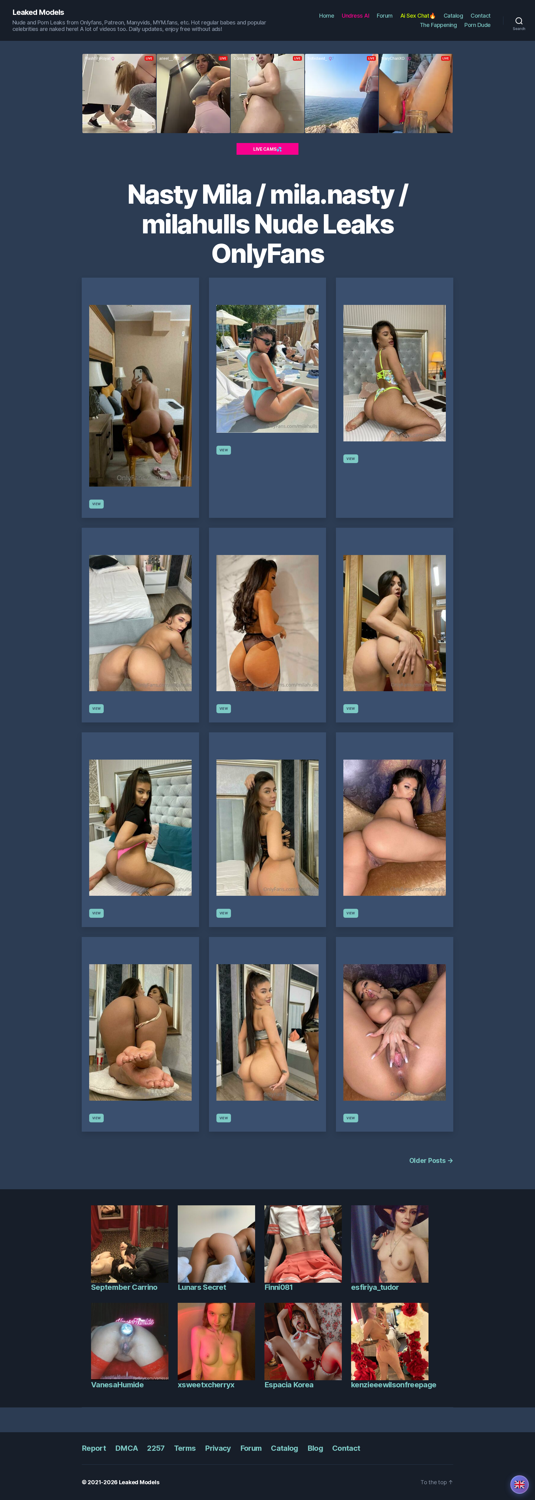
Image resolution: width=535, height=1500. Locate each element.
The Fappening (438, 25)
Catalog (453, 15)
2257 (155, 1448)
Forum (385, 15)
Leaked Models (38, 12)
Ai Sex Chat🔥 (418, 15)
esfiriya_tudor (375, 1287)
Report (94, 1448)
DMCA (126, 1448)
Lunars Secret (202, 1287)
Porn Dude (477, 25)
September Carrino (124, 1287)
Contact (481, 15)
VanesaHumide (117, 1384)
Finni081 (278, 1287)
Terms (185, 1448)
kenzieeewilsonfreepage (393, 1384)
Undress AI (355, 15)
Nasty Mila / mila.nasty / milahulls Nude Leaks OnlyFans (267, 224)
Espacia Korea (288, 1384)
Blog (315, 1448)
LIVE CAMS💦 (267, 149)
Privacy (218, 1448)
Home (326, 15)
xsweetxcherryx (206, 1384)
